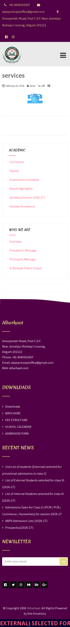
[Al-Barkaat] (12, 44)
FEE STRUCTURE (16, 420)
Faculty (14, 171)
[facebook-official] (6, 36)
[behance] (36, 584)
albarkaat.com (18, 368)
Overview (16, 242)
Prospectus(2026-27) (19, 528)
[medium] (28, 584)
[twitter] (13, 584)
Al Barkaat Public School (26, 268)
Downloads (12, 406)
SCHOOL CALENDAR (18, 427)
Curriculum (17, 162)
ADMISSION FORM (17, 434)
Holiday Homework (22, 206)
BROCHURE (13, 413)
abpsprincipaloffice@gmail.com (32, 363)
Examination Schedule (24, 180)
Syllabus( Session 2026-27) (27, 197)
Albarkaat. (34, 608)
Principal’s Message (23, 259)
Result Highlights (21, 189)
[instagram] (21, 584)
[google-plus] (44, 584)
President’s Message (23, 250)
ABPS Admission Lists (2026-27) (26, 521)
